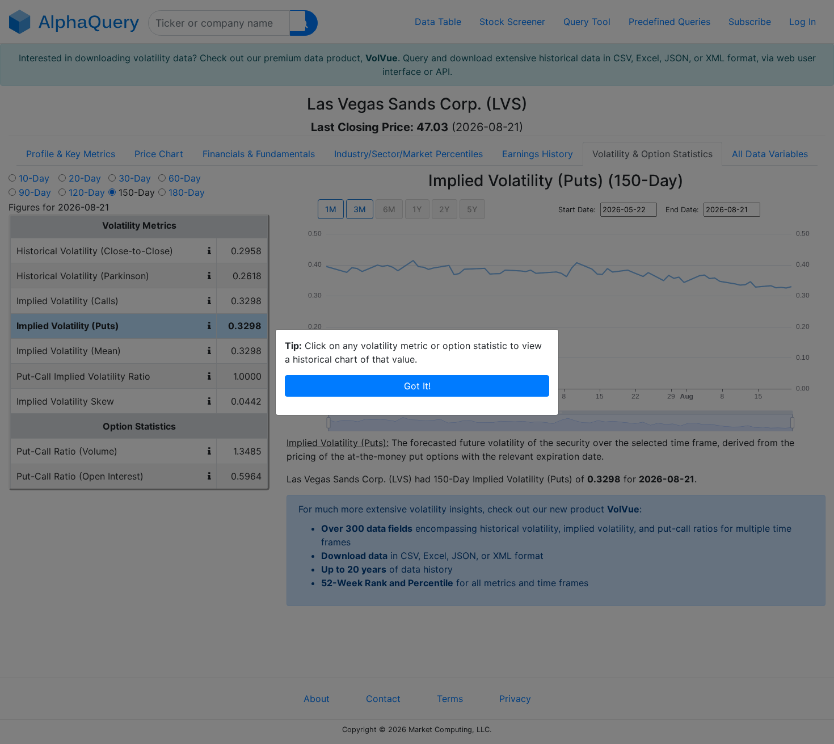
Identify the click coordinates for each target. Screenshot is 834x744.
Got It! (417, 386)
